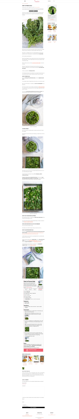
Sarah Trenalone (29, 287)
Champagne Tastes (42, 417)
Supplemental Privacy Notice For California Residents (27, 415)
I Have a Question (25, 406)
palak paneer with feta (37, 241)
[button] (38, 289)
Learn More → (52, 19)
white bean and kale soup (33, 240)
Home (23, 3)
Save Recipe (41, 287)
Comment (24, 385)
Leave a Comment (37, 7)
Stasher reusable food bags (28, 221)
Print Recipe (41, 286)
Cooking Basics (26, 3)
